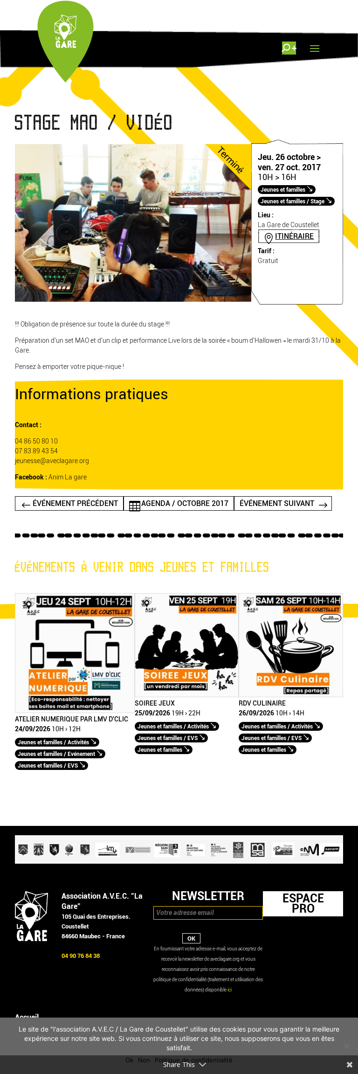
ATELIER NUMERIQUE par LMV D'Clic (71, 719)
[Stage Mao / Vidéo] (133, 300)
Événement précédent (75, 503)
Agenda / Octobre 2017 (184, 503)
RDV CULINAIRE (262, 703)
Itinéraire (294, 236)
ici (229, 989)
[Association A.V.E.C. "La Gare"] (31, 939)
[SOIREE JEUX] (187, 695)
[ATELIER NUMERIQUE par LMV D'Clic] (75, 711)
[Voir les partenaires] (179, 862)
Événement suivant (277, 503)
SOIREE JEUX (155, 703)
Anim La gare (67, 477)
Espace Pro (303, 903)
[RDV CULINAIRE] (291, 695)
